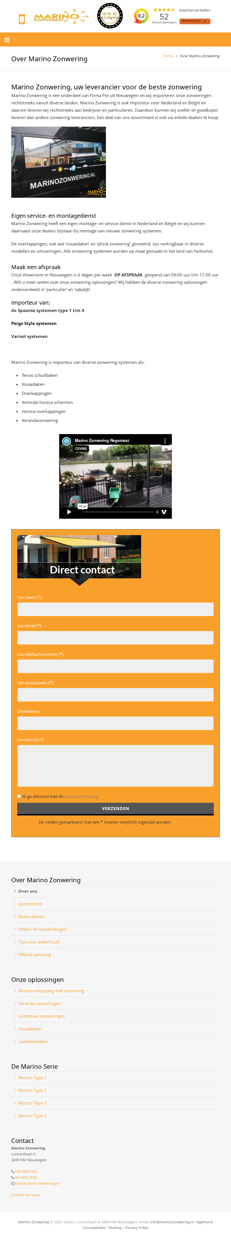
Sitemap (115, 1227)
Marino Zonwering (33, 1221)
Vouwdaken (29, 1029)
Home (168, 55)
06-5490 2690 (26, 1177)
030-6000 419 (26, 1171)
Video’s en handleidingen (42, 929)
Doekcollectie (31, 916)
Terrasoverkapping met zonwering (51, 990)
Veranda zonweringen (39, 1003)
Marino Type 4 (32, 1115)
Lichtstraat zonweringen (41, 1016)
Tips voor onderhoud (38, 942)
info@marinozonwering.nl (37, 1183)
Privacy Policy (137, 1227)
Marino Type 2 (32, 1090)
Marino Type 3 (32, 1103)
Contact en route (25, 1194)
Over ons (27, 891)
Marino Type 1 (32, 1077)
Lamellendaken (33, 1041)
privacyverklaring (81, 796)
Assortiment (30, 904)
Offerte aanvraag (34, 954)
